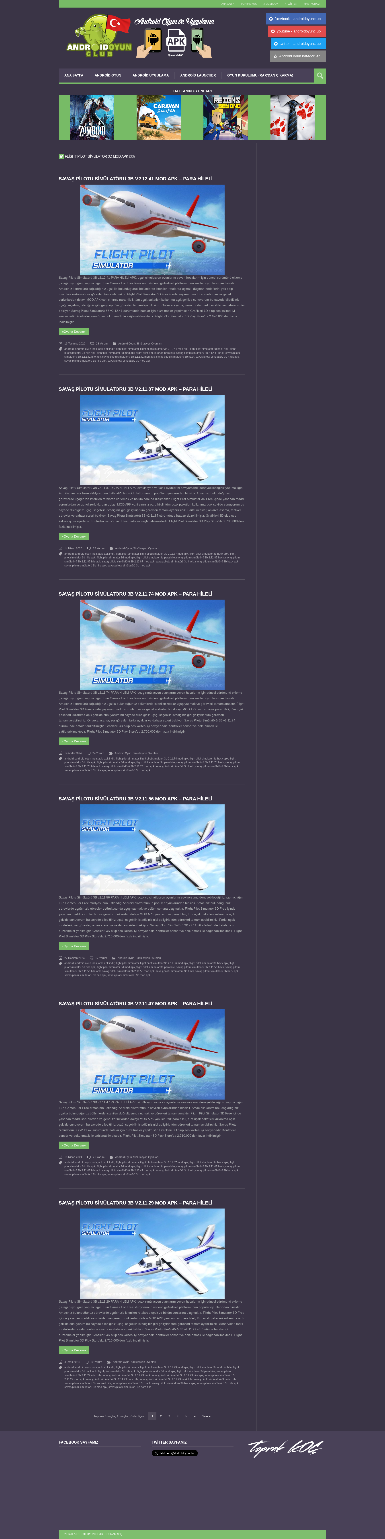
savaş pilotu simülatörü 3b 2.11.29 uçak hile (166, 1379)
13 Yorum (102, 343)
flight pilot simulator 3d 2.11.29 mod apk (164, 1367)
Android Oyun (108, 75)
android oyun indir (86, 349)
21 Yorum (98, 1157)
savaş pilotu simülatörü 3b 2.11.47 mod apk (128, 1170)
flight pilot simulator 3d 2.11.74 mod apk (164, 758)
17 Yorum (101, 958)
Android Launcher (198, 75)
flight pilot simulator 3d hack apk (209, 349)
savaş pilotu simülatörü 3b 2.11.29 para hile (112, 1379)
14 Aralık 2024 (73, 753)
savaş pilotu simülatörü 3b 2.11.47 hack (200, 1166)
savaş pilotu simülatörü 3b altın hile (215, 1379)
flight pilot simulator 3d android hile (210, 1367)
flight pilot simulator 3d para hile (155, 353)
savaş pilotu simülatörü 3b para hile (130, 1387)
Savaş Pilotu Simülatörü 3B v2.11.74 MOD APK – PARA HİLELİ (135, 594)
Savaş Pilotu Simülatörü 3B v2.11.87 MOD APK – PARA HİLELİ (135, 389)
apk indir (109, 349)
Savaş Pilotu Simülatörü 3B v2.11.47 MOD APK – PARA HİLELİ (135, 1003)
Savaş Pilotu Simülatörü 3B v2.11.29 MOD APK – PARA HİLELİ (135, 1203)
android (69, 349)
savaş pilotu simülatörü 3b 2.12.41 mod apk (128, 356)
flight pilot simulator (127, 349)
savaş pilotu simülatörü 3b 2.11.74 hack (200, 762)
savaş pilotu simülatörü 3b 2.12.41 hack (200, 353)
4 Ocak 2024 (72, 1362)
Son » (206, 1416)
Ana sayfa (227, 3)
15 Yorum (98, 548)
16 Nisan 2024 (73, 1157)
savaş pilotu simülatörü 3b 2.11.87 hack (200, 557)
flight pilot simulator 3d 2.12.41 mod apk (164, 349)
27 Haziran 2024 (74, 958)
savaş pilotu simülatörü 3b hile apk (85, 360)
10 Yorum (96, 1362)
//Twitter (291, 3)
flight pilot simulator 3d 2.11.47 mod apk (164, 1162)
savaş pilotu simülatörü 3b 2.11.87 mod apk (128, 561)
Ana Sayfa (73, 75)
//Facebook (271, 3)
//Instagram (311, 3)
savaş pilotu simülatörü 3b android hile (87, 1383)
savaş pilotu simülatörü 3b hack (175, 356)
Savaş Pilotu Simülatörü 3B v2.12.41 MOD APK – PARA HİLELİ (136, 178)
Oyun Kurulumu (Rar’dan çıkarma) (260, 75)
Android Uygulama (151, 75)
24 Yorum (98, 753)
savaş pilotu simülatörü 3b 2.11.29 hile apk (177, 1375)
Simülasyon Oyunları (149, 343)
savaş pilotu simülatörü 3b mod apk (129, 360)
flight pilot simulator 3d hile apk (116, 1371)
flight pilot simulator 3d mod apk (116, 353)
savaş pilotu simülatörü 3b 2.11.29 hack (126, 1375)
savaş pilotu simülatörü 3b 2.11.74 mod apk (128, 766)
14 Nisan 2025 (73, 548)
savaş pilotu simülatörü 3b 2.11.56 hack (200, 967)
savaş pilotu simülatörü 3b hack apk (217, 356)
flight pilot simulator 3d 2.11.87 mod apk (164, 553)
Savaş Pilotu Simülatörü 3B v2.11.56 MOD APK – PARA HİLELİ (135, 799)
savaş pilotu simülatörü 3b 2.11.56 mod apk (128, 971)
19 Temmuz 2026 (74, 343)
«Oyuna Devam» (74, 331)
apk (100, 349)
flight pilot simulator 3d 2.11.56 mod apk (164, 963)
